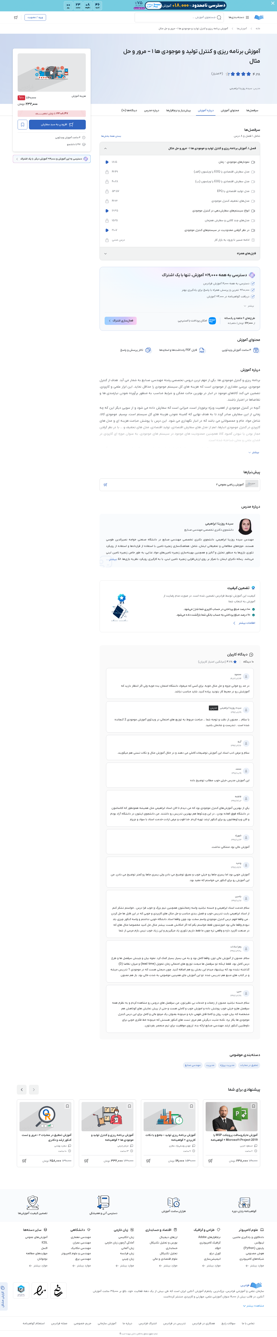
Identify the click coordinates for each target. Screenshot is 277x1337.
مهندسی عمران (82, 1243)
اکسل (44, 1248)
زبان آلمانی (127, 1248)
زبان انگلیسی (126, 1237)
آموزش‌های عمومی (36, 1237)
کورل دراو (215, 1253)
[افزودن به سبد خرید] (105, 485)
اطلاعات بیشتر (247, 623)
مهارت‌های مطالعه (36, 1253)
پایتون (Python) (254, 1248)
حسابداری (171, 1248)
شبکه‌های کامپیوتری (251, 1259)
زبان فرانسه (127, 1253)
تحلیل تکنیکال (168, 1253)
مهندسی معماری (81, 1237)
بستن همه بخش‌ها (111, 136)
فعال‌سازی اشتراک (123, 321)
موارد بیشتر (257, 1266)
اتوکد (218, 1248)
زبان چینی (128, 1259)
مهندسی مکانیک (81, 1248)
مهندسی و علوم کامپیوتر (76, 1253)
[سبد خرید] (16, 17)
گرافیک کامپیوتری (210, 1243)
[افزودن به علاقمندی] (253, 1106)
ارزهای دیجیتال (168, 1237)
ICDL (44, 1243)
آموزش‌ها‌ (242, 28)
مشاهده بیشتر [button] (255, 1306)
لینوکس (259, 1243)
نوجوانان (42, 1259)
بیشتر (251, 306)
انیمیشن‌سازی (212, 1259)
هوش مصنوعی (255, 1253)
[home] (259, 17)
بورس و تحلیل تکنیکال (163, 1243)
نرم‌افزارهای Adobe (209, 1237)
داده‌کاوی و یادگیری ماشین (248, 1237)
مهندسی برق (83, 1259)
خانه (258, 28)
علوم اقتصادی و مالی (165, 1259)
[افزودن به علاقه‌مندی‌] (22, 124)
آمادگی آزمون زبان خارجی (119, 1243)
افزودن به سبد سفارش (54, 124)
